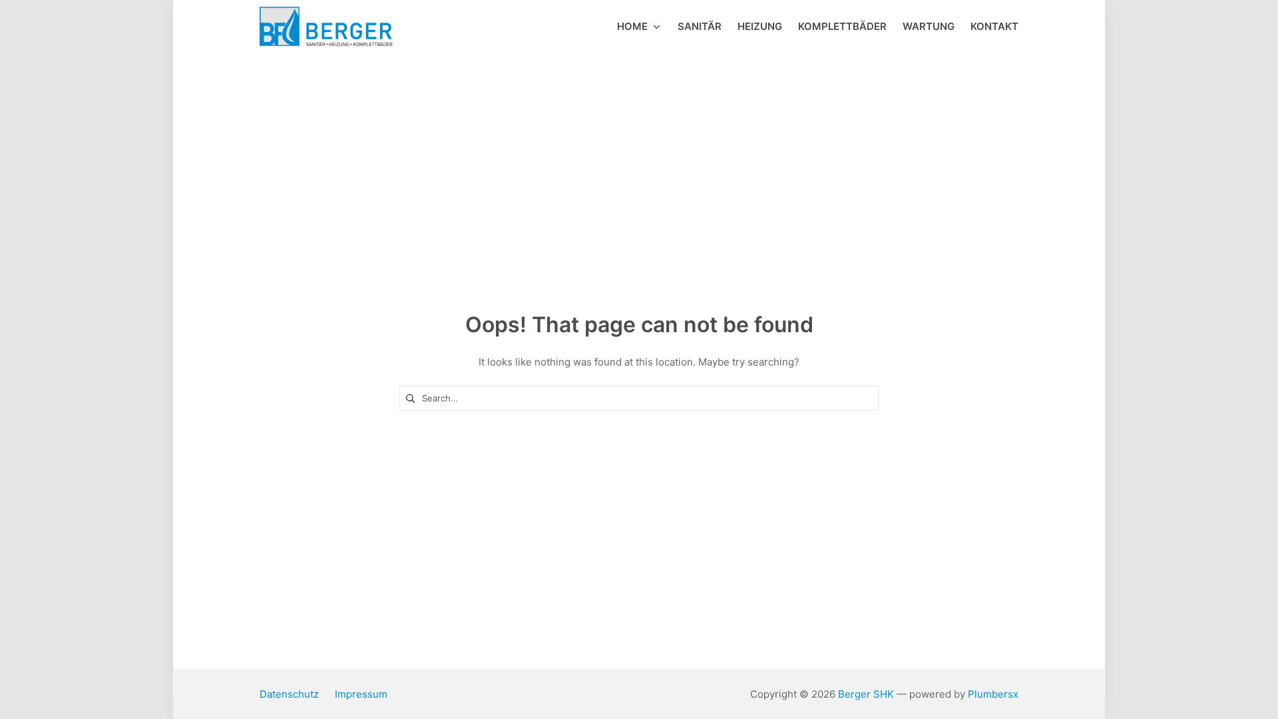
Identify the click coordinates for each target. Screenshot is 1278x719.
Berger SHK (866, 694)
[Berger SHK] (326, 27)
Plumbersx (993, 694)
